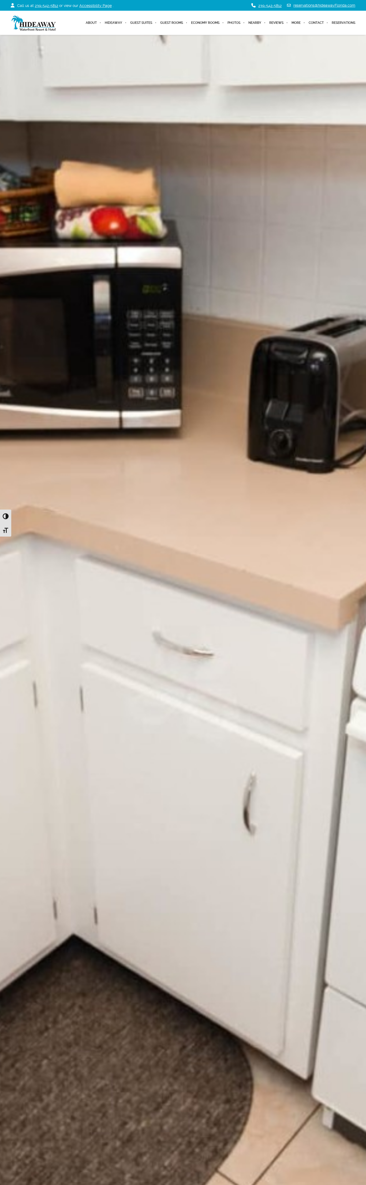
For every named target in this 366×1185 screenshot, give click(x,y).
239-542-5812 (46, 5)
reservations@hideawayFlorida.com (324, 5)
